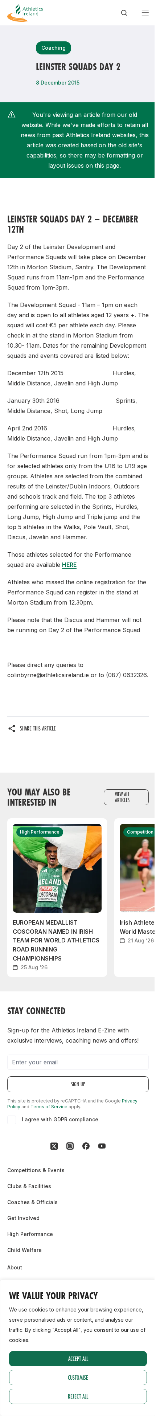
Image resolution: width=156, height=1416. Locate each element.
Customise (78, 1377)
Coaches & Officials (32, 1202)
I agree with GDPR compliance (60, 1119)
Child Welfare (24, 1250)
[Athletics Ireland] (25, 12)
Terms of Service (48, 1106)
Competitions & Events (36, 1170)
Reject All (78, 1396)
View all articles (122, 797)
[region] (78, 1348)
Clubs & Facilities (29, 1186)
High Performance (30, 1234)
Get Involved (23, 1218)
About (14, 1267)
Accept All (78, 1358)
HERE (69, 564)
